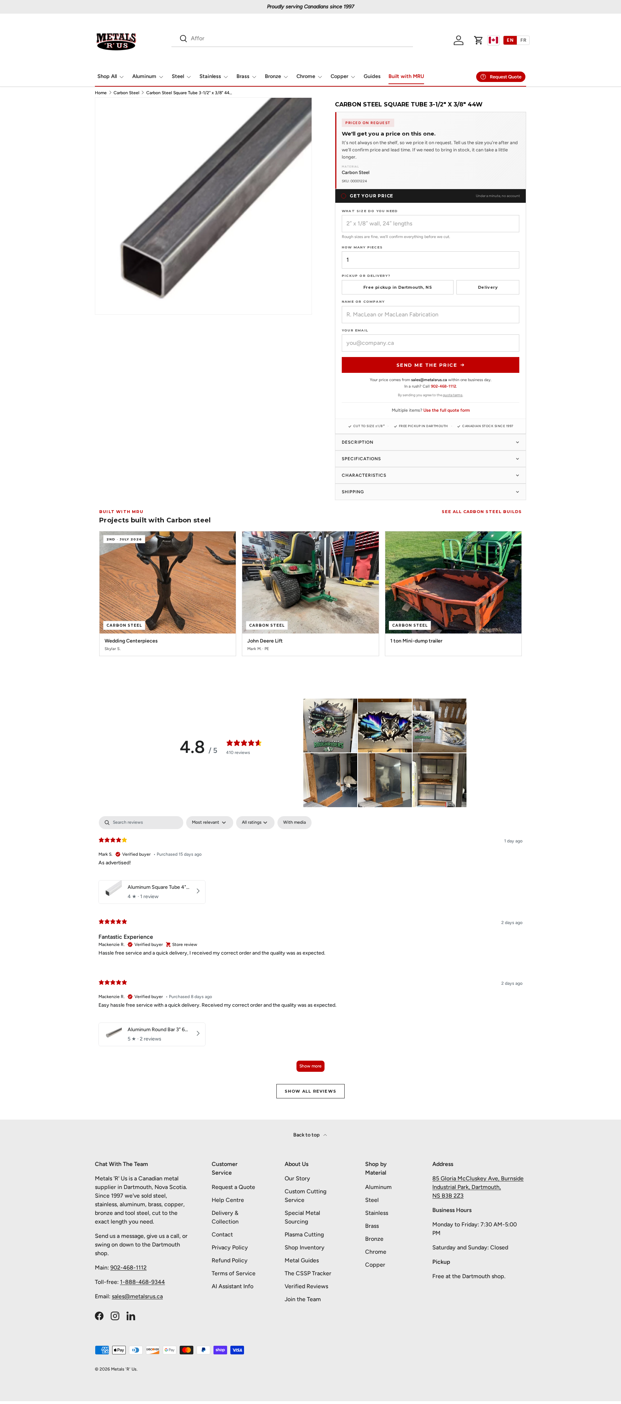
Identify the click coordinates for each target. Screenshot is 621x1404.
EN (510, 40)
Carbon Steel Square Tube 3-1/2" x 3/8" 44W (189, 93)
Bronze (273, 76)
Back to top (307, 1135)
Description (357, 442)
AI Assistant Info (232, 1286)
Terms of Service (234, 1273)
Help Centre (228, 1200)
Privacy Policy (230, 1247)
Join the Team (303, 1299)
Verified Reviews (306, 1286)
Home (101, 93)
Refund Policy (230, 1260)
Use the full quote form (446, 410)
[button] (479, 40)
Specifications (361, 458)
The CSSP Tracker (308, 1273)
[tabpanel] (310, 947)
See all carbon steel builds (482, 511)
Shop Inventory (305, 1247)
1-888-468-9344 (142, 1282)
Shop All (107, 76)
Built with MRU (406, 76)
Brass (242, 76)
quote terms (453, 395)
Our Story (297, 1178)
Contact (222, 1234)
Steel (178, 76)
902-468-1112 (443, 386)
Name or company (363, 301)
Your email (355, 330)
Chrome (305, 76)
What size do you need (370, 211)
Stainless (210, 76)
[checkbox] (294, 822)
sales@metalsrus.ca (137, 1296)
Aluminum (144, 76)
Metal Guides (302, 1260)
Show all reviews (310, 1091)
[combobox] (292, 38)
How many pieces (362, 247)
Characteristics (364, 475)
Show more (310, 1066)
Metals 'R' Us (124, 1369)
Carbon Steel (126, 93)
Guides (372, 76)
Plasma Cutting (304, 1234)
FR (523, 40)
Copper (339, 76)
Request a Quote (233, 1187)
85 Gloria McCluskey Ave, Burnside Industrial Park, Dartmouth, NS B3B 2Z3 (478, 1187)
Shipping (353, 491)
